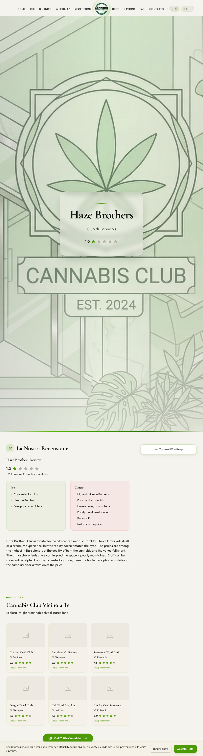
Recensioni (83, 9)
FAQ (142, 9)
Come (22, 9)
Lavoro (129, 9)
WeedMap (63, 9)
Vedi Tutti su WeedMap (68, 738)
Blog (116, 9)
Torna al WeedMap (171, 449)
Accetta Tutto (185, 749)
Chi (32, 9)
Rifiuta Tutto (160, 749)
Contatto (156, 9)
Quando (45, 9)
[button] (174, 9)
